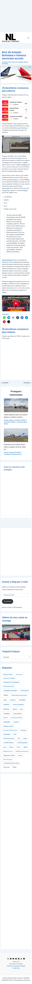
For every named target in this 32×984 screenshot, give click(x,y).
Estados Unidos (8, 726)
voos (18, 128)
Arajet (5, 700)
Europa (20, 171)
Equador (7, 722)
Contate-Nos (16, 968)
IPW (19, 738)
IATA (15, 734)
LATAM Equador (22, 742)
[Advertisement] (16, 16)
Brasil (21, 709)
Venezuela (6, 767)
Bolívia (6, 63)
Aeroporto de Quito (10, 690)
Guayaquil (6, 734)
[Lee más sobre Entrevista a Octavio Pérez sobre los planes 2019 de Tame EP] (16, 435)
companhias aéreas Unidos (11, 763)
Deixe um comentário (17, 62)
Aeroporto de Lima (8, 686)
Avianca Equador (18, 704)
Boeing (6, 709)
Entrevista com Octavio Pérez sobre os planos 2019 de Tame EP (15, 447)
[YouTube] (13, 959)
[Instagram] (16, 959)
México (14, 422)
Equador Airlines (8, 674)
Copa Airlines (17, 713)
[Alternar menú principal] (28, 38)
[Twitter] (8, 959)
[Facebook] (10, 959)
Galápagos (24, 730)
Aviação (6, 420)
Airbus (6, 695)
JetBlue (25, 738)
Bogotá (15, 709)
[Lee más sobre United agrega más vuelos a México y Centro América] (16, 405)
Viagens (11, 420)
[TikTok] (21, 959)
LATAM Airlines (8, 743)
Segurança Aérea (9, 755)
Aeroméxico (19, 674)
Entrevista (14, 454)
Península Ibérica (8, 738)
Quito (25, 747)
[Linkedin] (18, 959)
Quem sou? (16, 961)
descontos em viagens (16, 964)
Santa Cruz (6, 190)
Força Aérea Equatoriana (10, 730)
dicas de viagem (7, 759)
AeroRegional (24, 690)
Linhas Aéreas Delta (16, 717)
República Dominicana (22, 751)
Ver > (26, 103)
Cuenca (5, 717)
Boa (3, 63)
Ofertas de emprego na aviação (16, 966)
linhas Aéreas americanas (19, 695)
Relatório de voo (7, 751)
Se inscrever (7, 601)
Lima (4, 747)
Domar (20, 454)
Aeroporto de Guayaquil (11, 682)
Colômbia (6, 713)
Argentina (12, 700)
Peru (18, 747)
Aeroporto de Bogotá (9, 678)
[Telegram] (24, 959)
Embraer (16, 722)
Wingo (14, 767)
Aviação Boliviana (7, 260)
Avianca (26, 62)
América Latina (12, 171)
